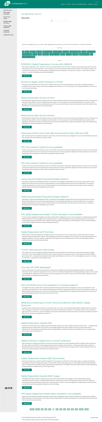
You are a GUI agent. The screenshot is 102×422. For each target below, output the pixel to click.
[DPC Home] (19, 3)
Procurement (66, 51)
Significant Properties (47, 51)
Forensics (84, 51)
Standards (62, 54)
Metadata (27, 51)
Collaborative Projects (8, 35)
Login (96, 2)
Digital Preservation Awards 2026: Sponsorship (43, 358)
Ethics (91, 54)
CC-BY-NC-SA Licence (53, 419)
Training (40, 54)
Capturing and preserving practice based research (45, 179)
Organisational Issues (84, 54)
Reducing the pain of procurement (37, 98)
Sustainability (75, 54)
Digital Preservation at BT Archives (37, 232)
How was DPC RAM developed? (36, 267)
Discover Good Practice (6, 17)
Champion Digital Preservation (7, 26)
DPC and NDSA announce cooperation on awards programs (49, 285)
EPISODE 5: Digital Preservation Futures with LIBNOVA (46, 64)
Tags (36, 14)
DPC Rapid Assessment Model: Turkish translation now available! (51, 214)
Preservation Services (54, 54)
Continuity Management (75, 51)
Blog (96, 4)
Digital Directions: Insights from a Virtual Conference (46, 341)
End (87, 409)
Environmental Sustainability (28, 57)
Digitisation (32, 51)
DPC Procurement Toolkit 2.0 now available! (41, 147)
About (63, 4)
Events (90, 4)
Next (81, 409)
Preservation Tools (57, 51)
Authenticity (39, 51)
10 (76, 409)
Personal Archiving (91, 51)
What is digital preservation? (6, 13)
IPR (23, 51)
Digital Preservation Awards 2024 (36, 323)
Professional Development (6, 31)
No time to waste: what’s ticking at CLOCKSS (42, 82)
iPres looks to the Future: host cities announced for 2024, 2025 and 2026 (54, 133)
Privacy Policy (94, 417)
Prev (37, 409)
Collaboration (46, 54)
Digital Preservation (79, 4)
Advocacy (35, 54)
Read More (27, 75)
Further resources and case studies (37, 250)
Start (32, 409)
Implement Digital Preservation (7, 22)
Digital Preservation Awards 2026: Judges (40, 376)
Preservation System (27, 54)
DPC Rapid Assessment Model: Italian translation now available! (51, 394)
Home (22, 14)
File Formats (69, 54)
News (69, 4)
